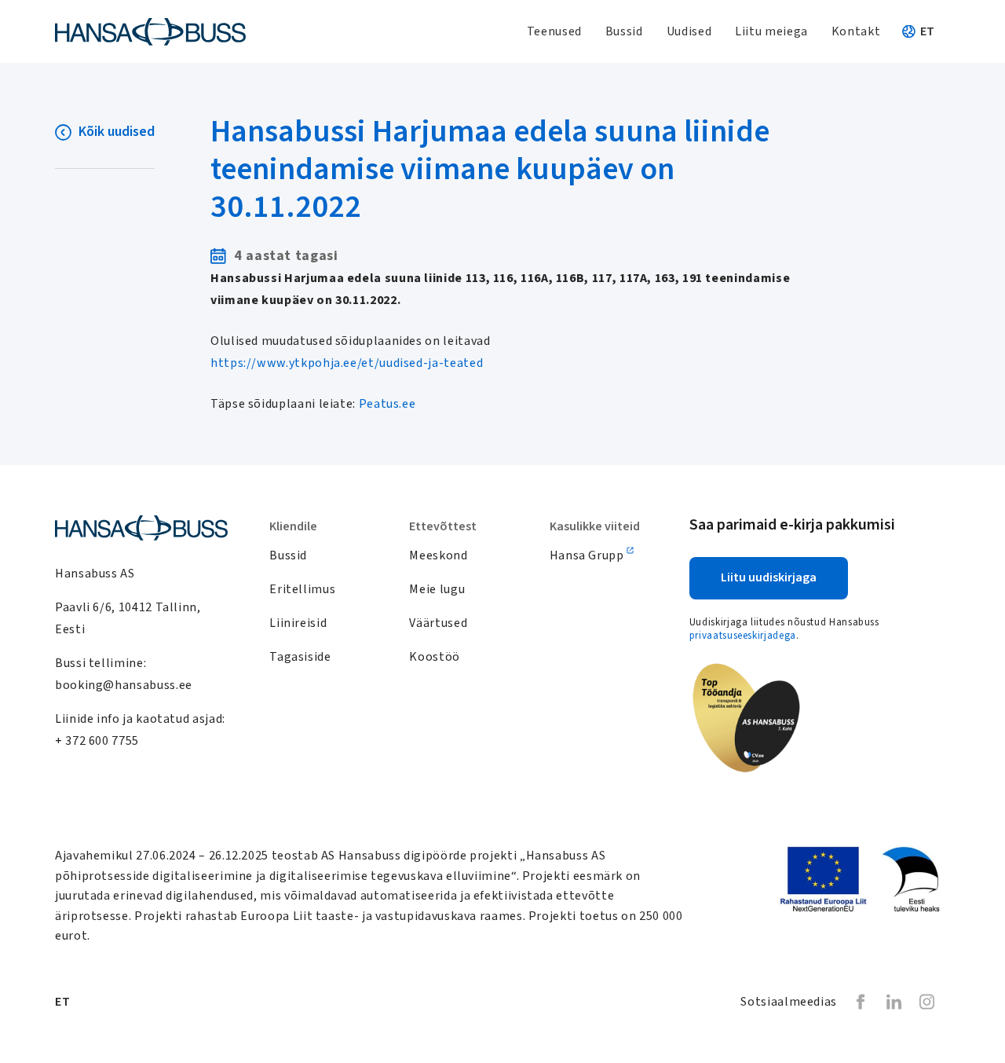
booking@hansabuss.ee (123, 685)
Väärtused (438, 623)
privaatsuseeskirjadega (742, 636)
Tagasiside (300, 656)
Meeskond (438, 555)
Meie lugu (437, 589)
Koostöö (434, 656)
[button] (930, 31)
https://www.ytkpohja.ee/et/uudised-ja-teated (346, 363)
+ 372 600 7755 (97, 741)
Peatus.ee (387, 403)
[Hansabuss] (150, 32)
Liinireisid (298, 623)
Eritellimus (302, 589)
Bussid (288, 555)
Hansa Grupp (587, 555)
